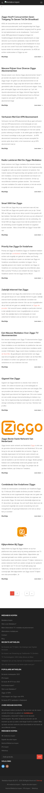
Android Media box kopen (10, 743)
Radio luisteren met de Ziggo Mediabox (21, 160)
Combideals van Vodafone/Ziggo (18, 484)
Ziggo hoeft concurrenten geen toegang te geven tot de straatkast (20, 18)
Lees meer (37, 56)
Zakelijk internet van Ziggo (15, 289)
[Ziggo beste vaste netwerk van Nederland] (22, 428)
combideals (16, 254)
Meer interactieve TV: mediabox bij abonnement (17, 628)
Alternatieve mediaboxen (10, 631)
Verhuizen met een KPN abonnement (20, 117)
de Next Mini (6, 354)
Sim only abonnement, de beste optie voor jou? (18, 664)
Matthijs (5, 57)
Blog (3, 639)
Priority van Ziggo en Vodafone (17, 246)
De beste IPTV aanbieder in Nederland (14, 700)
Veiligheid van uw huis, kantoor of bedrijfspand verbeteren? (22, 661)
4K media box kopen (8, 736)
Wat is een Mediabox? (9, 624)
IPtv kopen (5, 678)
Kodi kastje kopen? (8, 685)
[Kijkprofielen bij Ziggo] (22, 533)
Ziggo (33, 445)
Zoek (39, 757)
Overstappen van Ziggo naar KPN (13, 696)
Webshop (5, 751)
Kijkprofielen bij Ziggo (12, 544)
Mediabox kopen (7, 620)
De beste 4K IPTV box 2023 (11, 682)
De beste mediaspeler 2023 (11, 674)
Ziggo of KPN (6, 693)
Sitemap (39, 780)
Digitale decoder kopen (9, 739)
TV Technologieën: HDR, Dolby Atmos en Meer (17, 657)
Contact (4, 635)
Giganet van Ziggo (11, 378)
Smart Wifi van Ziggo (12, 203)
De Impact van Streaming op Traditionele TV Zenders (20, 653)
